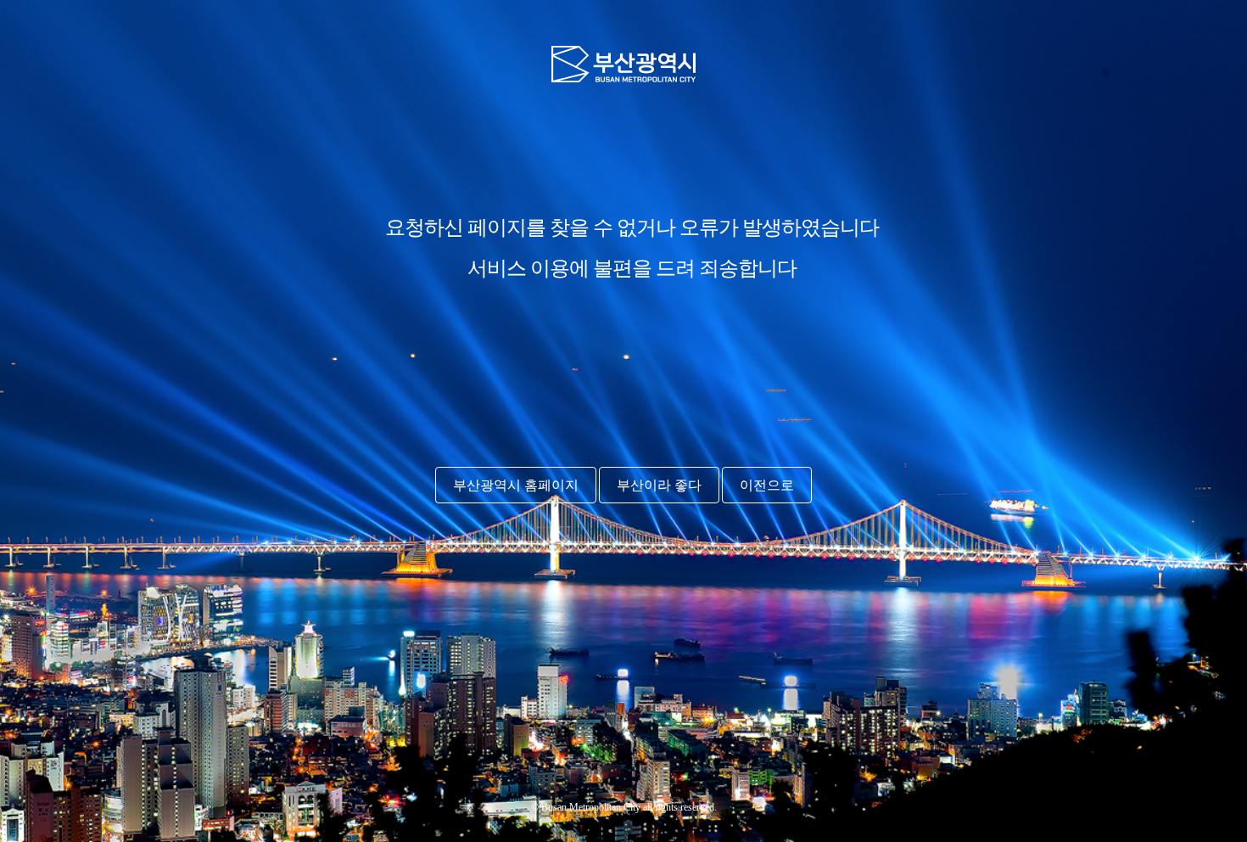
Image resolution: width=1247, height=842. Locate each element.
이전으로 (767, 485)
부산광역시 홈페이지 (516, 485)
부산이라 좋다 (659, 485)
